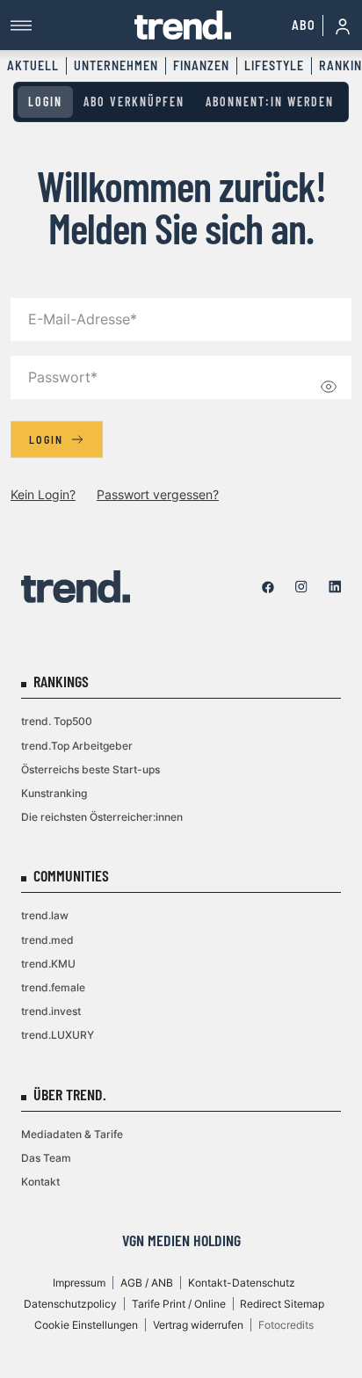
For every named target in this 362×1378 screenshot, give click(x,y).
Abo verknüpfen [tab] (134, 101)
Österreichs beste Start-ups (90, 769)
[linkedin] (335, 587)
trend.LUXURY (57, 1034)
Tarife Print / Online (179, 1303)
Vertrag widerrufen (198, 1324)
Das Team (46, 1157)
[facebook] (268, 587)
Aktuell (33, 65)
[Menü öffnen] (72, 25)
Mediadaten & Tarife (72, 1134)
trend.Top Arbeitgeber (77, 745)
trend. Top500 (56, 721)
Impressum (79, 1282)
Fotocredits (286, 1324)
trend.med (47, 939)
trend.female (53, 987)
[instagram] (301, 587)
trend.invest (51, 1011)
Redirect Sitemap (282, 1303)
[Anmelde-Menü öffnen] (342, 25)
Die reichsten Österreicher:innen (102, 816)
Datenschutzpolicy (70, 1303)
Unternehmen (116, 65)
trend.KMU (48, 963)
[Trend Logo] (75, 586)
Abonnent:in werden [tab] (270, 101)
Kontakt (40, 1181)
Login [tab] (45, 101)
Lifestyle (274, 65)
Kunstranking (54, 793)
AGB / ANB (146, 1282)
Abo (303, 25)
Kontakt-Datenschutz (241, 1282)
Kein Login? (43, 494)
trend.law (45, 915)
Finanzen (201, 65)
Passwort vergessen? (158, 494)
